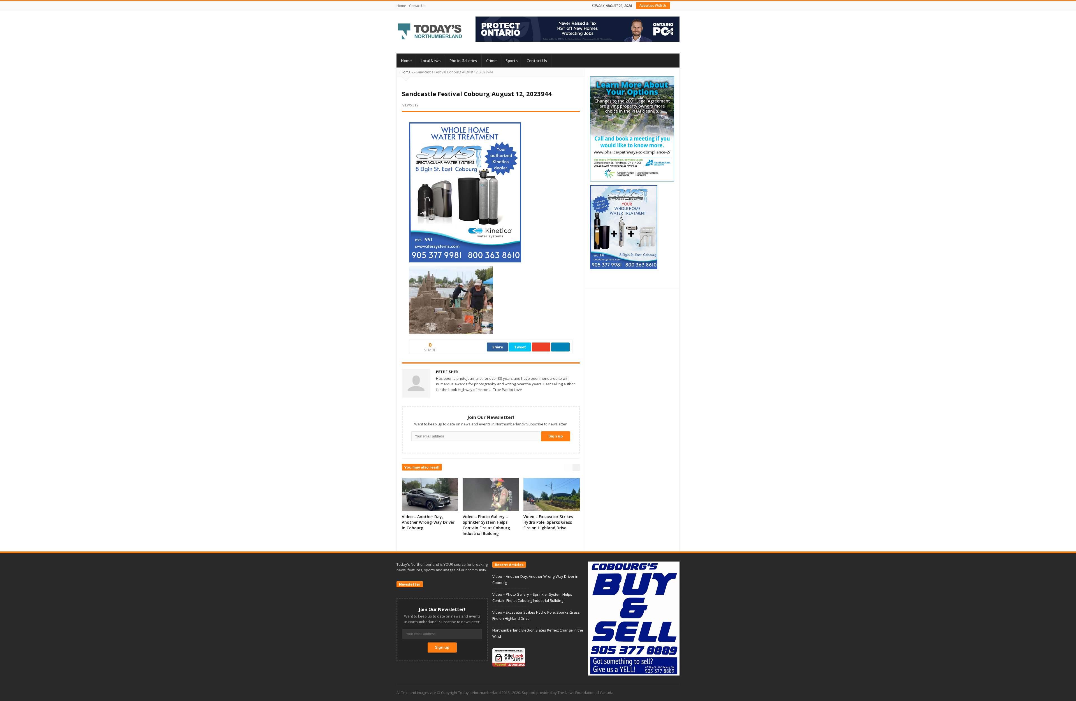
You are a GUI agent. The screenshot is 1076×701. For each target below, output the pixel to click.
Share (497, 347)
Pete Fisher (447, 371)
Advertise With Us (653, 5)
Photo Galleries (463, 60)
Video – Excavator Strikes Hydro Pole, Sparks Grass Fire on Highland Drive (548, 522)
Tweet (520, 347)
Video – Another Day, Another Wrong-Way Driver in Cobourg (428, 522)
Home (401, 5)
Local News (430, 60)
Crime (491, 60)
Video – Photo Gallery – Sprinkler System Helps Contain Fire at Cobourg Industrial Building (486, 525)
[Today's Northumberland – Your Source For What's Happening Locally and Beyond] (430, 32)
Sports (511, 60)
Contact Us (417, 5)
